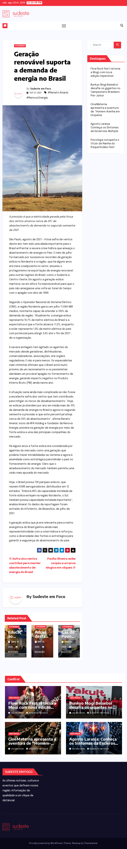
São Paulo (14, 698)
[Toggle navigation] (64, 25)
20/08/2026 (17, 713)
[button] (121, 25)
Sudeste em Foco (40, 88)
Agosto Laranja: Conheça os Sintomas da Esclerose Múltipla (105, 128)
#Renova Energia (37, 97)
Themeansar (90, 843)
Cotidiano (20, 46)
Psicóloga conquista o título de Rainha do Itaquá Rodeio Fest (105, 144)
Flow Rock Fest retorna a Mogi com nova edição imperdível (105, 72)
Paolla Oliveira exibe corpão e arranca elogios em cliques (61, 563)
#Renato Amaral (58, 92)
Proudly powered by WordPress (46, 843)
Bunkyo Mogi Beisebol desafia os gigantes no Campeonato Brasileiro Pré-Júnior (91, 709)
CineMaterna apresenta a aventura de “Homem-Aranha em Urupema (32, 743)
